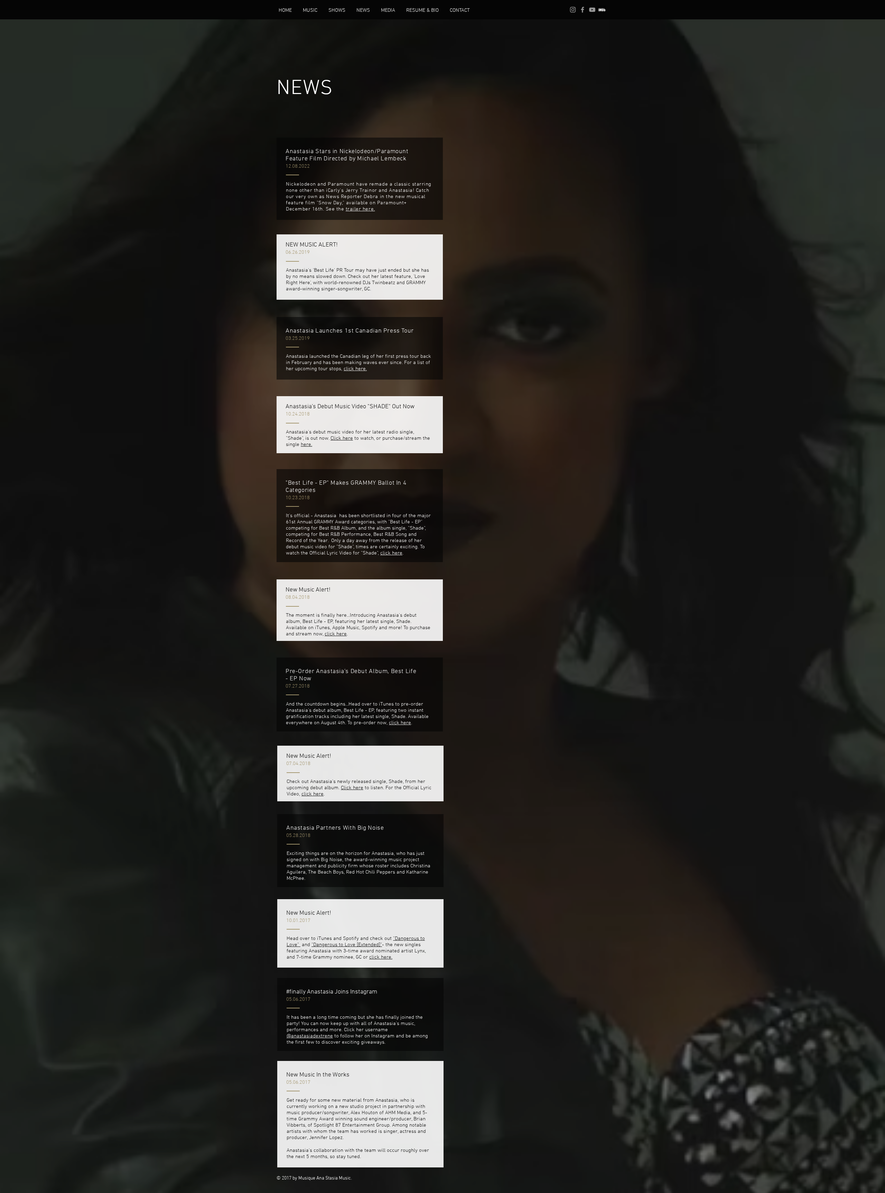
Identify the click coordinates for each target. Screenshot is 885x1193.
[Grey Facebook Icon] (582, 9)
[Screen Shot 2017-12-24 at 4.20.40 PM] (602, 9)
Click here (341, 438)
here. (306, 444)
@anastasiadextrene (310, 1036)
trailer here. (360, 209)
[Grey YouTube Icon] (592, 9)
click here (391, 553)
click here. (355, 369)
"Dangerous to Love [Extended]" (346, 945)
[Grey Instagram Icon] (573, 9)
